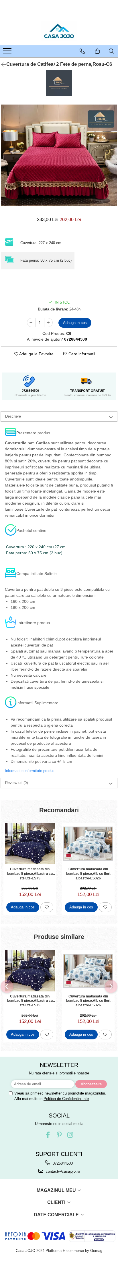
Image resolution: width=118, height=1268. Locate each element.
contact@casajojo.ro (62, 1171)
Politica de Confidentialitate (66, 1099)
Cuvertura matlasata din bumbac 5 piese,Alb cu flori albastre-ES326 (88, 873)
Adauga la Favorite (36, 354)
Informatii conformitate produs (29, 771)
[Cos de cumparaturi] (97, 51)
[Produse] (8, 52)
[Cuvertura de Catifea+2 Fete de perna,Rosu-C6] (59, 155)
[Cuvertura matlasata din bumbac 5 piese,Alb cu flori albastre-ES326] (88, 844)
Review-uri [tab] (16, 783)
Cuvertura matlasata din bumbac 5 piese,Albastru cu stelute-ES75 (30, 873)
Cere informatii (81, 354)
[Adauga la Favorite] (46, 907)
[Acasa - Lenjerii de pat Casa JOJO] (59, 31)
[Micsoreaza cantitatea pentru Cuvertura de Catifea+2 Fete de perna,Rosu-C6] (31, 322)
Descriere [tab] (13, 416)
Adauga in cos (75, 323)
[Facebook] (48, 1135)
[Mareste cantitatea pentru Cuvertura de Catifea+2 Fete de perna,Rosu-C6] (48, 322)
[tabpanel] (59, 155)
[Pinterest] (59, 1135)
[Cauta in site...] (111, 51)
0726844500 (62, 1163)
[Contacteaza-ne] (82, 51)
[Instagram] (70, 1135)
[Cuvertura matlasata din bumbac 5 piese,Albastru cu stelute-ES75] (30, 843)
